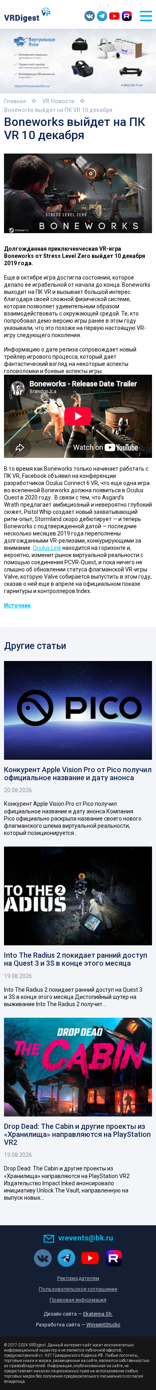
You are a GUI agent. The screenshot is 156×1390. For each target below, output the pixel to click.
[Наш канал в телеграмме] (102, 16)
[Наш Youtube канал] (114, 16)
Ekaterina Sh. (98, 1314)
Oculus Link (47, 548)
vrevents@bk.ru (85, 1237)
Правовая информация (78, 1300)
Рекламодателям (78, 1278)
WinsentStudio (103, 1325)
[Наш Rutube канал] (127, 16)
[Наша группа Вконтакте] (89, 16)
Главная (15, 101)
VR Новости (58, 101)
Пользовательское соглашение (78, 1289)
